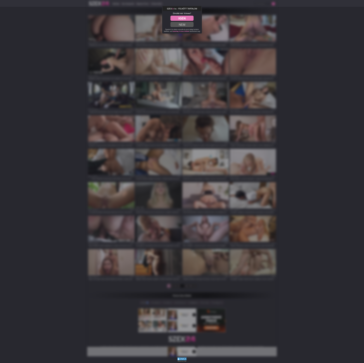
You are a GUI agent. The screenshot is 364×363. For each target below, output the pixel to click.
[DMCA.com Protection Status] (182, 359)
